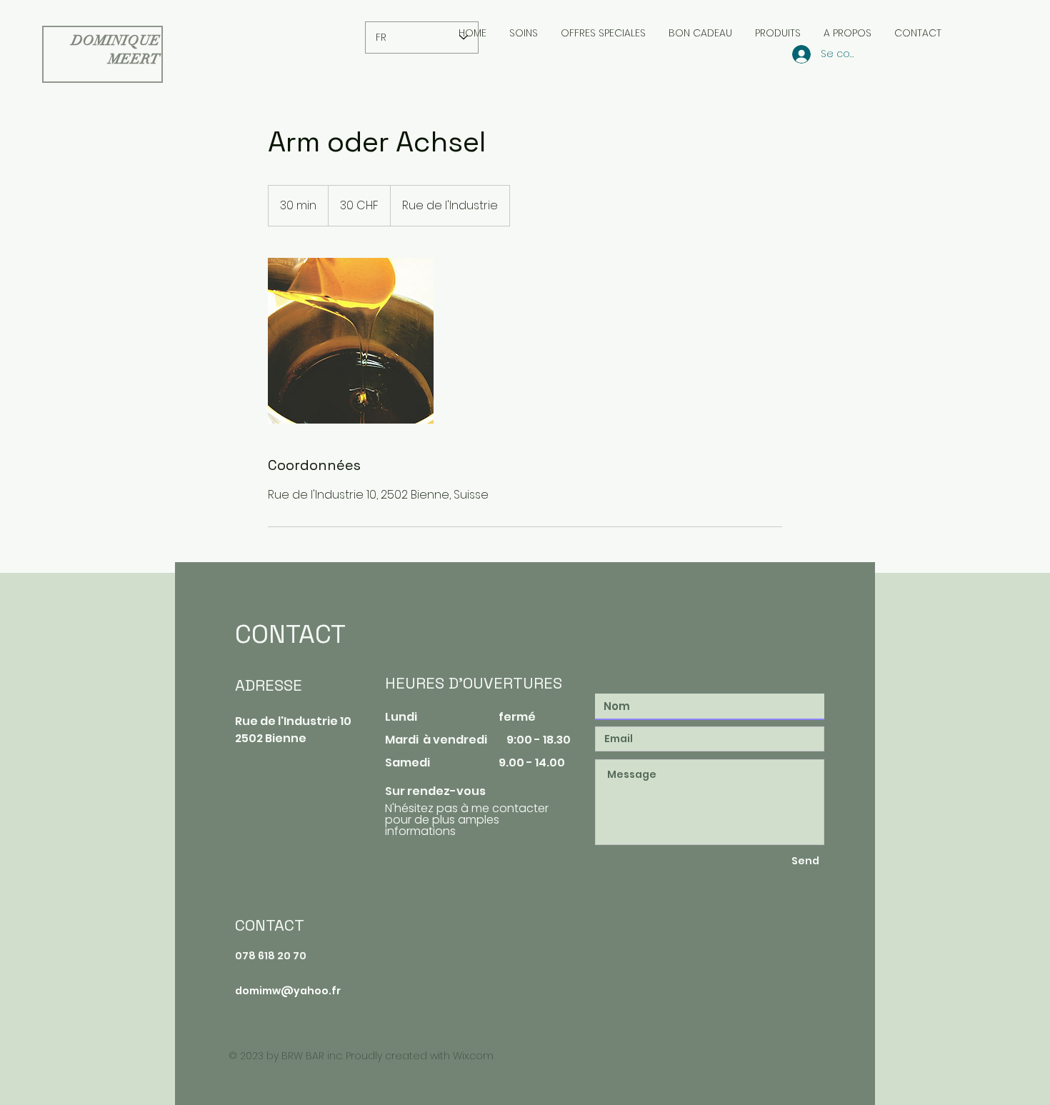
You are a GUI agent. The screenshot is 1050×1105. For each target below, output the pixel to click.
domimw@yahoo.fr (288, 991)
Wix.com (473, 1056)
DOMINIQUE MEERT (115, 49)
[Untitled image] (351, 341)
